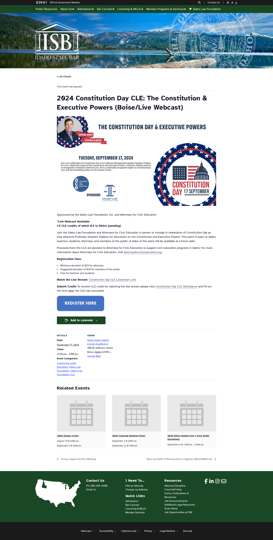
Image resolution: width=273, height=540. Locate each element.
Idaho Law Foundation (207, 9)
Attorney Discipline (174, 485)
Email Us (91, 489)
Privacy (148, 531)
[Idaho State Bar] (57, 40)
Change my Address (136, 489)
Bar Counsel (104, 9)
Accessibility (106, 531)
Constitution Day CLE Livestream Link (112, 279)
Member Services (135, 512)
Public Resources (46, 9)
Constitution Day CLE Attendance (176, 286)
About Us (66, 9)
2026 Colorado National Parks (128, 435)
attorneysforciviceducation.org (143, 252)
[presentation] (81, 413)
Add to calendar (81, 320)
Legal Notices (167, 531)
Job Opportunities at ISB (178, 512)
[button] (201, 2)
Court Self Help (173, 489)
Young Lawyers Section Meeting (78, 459)
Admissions (84, 9)
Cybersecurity (128, 531)
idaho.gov (86, 531)
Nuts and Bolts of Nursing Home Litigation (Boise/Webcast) (180, 459)
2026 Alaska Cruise (68, 435)
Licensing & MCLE (129, 9)
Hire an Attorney (134, 485)
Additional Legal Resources (179, 504)
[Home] (42, 2)
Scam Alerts (171, 508)
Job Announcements (176, 501)
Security (187, 531)
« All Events (64, 76)
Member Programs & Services (165, 9)
